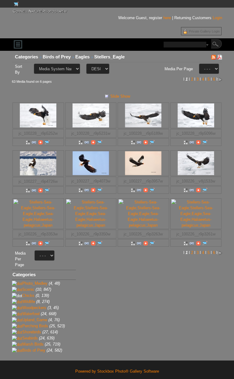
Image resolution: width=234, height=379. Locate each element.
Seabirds (30, 338)
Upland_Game (34, 320)
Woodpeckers (34, 307)
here (167, 18)
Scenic (28, 289)
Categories (26, 56)
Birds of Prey (57, 56)
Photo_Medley (35, 283)
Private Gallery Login (204, 31)
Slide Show (120, 96)
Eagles (83, 56)
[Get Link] (34, 142)
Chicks (28, 295)
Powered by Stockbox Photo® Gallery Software (117, 371)
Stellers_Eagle (110, 56)
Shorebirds (31, 332)
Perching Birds (35, 326)
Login (217, 18)
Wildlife (28, 301)
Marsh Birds (33, 344)
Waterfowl (31, 313)
